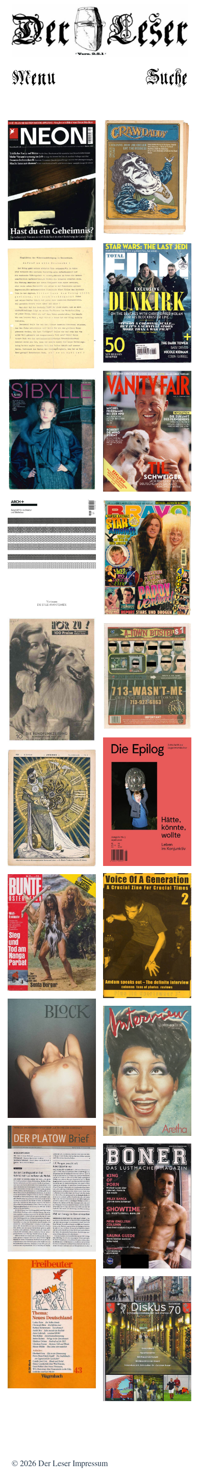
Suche (166, 78)
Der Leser (54, 1462)
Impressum (90, 1462)
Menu (34, 78)
